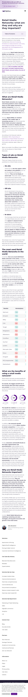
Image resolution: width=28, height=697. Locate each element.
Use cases (4, 629)
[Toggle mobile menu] (25, 11)
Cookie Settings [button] (6, 693)
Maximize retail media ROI (9, 593)
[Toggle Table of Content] (21, 34)
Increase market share (8, 576)
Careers (4, 674)
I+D (3, 614)
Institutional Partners (8, 648)
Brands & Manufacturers (8, 560)
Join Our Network (7, 650)
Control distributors (7, 584)
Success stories (6, 627)
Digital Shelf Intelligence (9, 545)
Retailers (4, 563)
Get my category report (10, 6)
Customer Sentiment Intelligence (11, 551)
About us (4, 660)
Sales (3, 605)
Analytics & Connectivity (8, 645)
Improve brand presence (9, 579)
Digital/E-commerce (7, 608)
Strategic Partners (7, 642)
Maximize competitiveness (9, 582)
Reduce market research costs (10, 590)
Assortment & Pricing (8, 542)
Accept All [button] (14, 693)
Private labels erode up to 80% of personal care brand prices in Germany (13, 2)
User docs (4, 672)
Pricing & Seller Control (8, 548)
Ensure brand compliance (9, 587)
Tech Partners (6, 639)
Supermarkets (6, 566)
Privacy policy (6, 669)
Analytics (4, 611)
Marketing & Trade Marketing (10, 603)
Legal (3, 666)
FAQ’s (3, 663)
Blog (3, 624)
